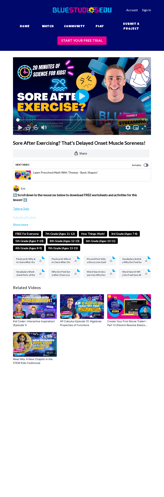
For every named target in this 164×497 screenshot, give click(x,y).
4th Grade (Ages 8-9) (28, 248)
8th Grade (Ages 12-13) (64, 241)
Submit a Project (131, 27)
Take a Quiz (21, 208)
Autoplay (136, 165)
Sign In (146, 10)
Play (100, 26)
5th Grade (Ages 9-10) (29, 241)
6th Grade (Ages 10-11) (100, 241)
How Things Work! (93, 233)
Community (74, 26)
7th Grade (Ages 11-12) (60, 233)
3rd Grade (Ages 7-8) (124, 233)
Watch (48, 26)
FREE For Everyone (27, 233)
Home (25, 26)
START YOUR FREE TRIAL (82, 40)
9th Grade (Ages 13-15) (63, 248)
